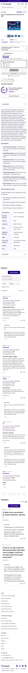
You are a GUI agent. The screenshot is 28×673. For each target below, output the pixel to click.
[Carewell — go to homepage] (7, 4)
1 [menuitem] (9, 494)
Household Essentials (6, 609)
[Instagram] (19, 666)
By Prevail (3, 12)
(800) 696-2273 (7, 655)
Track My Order (5, 638)
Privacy (12, 668)
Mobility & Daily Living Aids (7, 611)
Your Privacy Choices (8, 670)
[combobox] (22, 290)
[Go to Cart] (26, 4)
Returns (3, 643)
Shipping (3, 640)
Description (5, 104)
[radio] (4, 283)
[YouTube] (25, 666)
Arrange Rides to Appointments (8, 626)
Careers (3, 648)
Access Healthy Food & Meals (8, 623)
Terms (17, 668)
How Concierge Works (6, 621)
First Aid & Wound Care (6, 606)
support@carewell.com (8, 657)
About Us (3, 635)
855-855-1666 (18, 332)
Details (12, 79)
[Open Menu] (1, 4)
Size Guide (5, 254)
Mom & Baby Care (5, 603)
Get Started (4, 618)
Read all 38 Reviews (14, 96)
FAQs (2, 646)
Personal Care (4, 601)
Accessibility (23, 668)
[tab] (14, 272)
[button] (18, 283)
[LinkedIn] (22, 666)
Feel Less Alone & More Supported (9, 628)
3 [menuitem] (18, 494)
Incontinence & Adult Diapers (8, 595)
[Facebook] (16, 666)
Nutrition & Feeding (5, 598)
